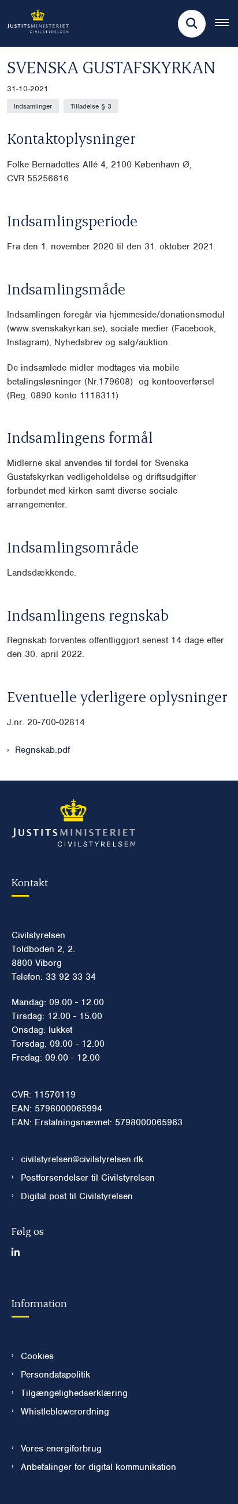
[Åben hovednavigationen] (226, 23)
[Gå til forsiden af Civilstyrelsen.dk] (34, 23)
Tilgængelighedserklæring (74, 1393)
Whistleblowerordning (65, 1411)
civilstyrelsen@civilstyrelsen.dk (82, 1159)
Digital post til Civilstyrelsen (77, 1196)
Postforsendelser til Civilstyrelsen (88, 1178)
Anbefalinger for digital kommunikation (98, 1467)
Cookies (37, 1356)
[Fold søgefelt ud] (192, 24)
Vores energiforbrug (61, 1448)
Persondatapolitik (55, 1374)
